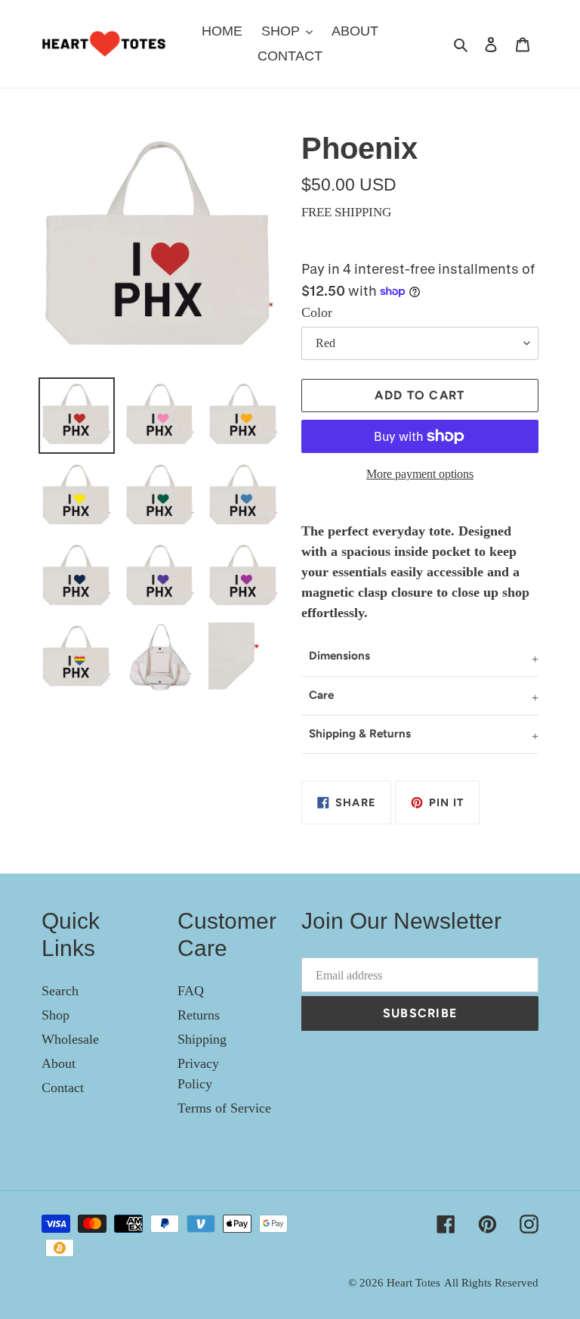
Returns (198, 1015)
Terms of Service (224, 1108)
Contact (63, 1087)
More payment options (420, 473)
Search (60, 990)
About (59, 1063)
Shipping (202, 1039)
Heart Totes (413, 1283)
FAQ (190, 990)
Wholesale (70, 1039)
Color (316, 312)
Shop (55, 1015)
